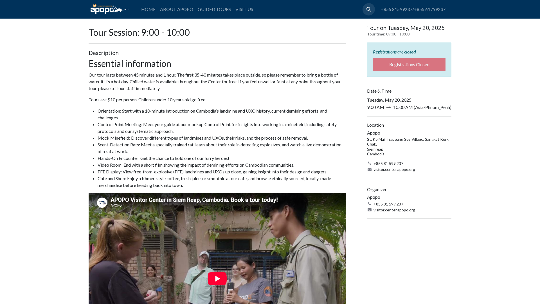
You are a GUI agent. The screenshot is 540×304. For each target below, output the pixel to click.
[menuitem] (148, 9)
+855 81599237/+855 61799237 (413, 9)
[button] (369, 9)
